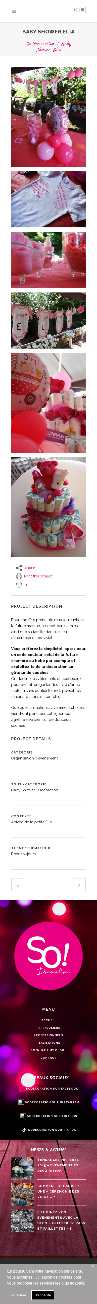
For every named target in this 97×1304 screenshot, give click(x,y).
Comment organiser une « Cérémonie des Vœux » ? (58, 1191)
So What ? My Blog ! (48, 1050)
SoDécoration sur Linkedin (52, 1116)
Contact (49, 1057)
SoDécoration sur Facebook (52, 1088)
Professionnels (48, 1035)
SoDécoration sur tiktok (52, 1129)
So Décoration (40, 44)
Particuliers (48, 1027)
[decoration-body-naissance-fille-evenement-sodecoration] (48, 320)
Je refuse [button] (18, 1295)
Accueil (48, 1020)
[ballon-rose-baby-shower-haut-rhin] (48, 117)
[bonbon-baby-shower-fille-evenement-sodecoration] (48, 260)
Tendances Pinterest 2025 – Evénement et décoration (59, 1165)
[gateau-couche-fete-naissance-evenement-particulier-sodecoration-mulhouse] (48, 507)
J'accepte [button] (43, 1295)
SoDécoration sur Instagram (52, 1102)
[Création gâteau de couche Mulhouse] (48, 403)
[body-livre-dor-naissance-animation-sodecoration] (48, 199)
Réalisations (48, 1042)
